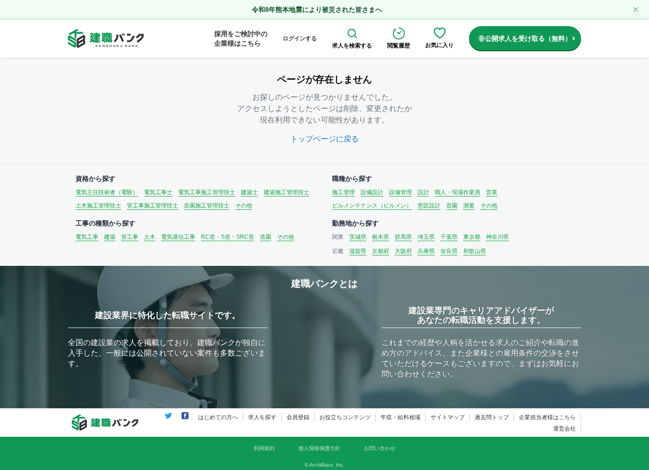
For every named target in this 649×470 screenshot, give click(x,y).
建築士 (249, 192)
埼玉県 (426, 237)
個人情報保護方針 (319, 448)
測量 (469, 205)
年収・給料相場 (400, 417)
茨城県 (357, 237)
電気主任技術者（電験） (107, 192)
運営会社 (564, 428)
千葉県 (449, 237)
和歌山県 (474, 251)
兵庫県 (426, 251)
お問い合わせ (379, 448)
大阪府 (403, 251)
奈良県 (449, 251)
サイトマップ (447, 417)
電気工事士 (158, 192)
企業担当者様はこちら (547, 417)
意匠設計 (429, 205)
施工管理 (343, 192)
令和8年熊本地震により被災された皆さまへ (317, 9)
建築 (109, 237)
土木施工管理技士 (98, 205)
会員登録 (297, 417)
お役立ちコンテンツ (345, 417)
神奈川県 (497, 237)
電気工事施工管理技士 (206, 192)
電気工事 (87, 237)
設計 (423, 192)
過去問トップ (492, 417)
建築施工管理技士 (286, 192)
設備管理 (400, 192)
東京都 (471, 237)
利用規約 (264, 448)
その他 (243, 205)
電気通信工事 (178, 237)
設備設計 (372, 192)
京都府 (380, 251)
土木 (149, 237)
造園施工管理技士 (206, 205)
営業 (491, 192)
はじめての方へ (218, 417)
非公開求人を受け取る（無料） (525, 38)
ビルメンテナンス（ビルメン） (372, 205)
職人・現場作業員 (457, 192)
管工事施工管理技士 (152, 205)
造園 (452, 205)
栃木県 (380, 237)
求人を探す (262, 417)
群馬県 (403, 237)
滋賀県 (357, 251)
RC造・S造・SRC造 (227, 237)
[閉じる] (635, 9)
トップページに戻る (324, 139)
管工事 (129, 237)
